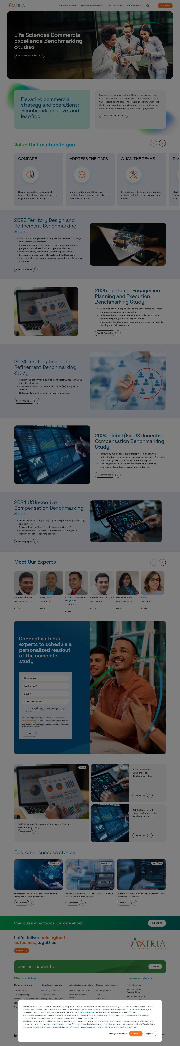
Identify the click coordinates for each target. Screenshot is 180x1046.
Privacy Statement (86, 1012)
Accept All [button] (135, 1033)
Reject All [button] (150, 1033)
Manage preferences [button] (118, 1033)
